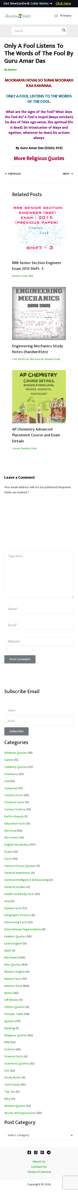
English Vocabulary (16, 844)
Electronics (11, 837)
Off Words (11, 1000)
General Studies (15, 887)
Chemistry (11, 774)
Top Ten (9, 1091)
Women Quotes (15, 1106)
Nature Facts (13, 978)
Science (9, 1049)
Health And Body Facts (19, 894)
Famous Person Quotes (20, 866)
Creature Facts (14, 802)
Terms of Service (39, 1172)
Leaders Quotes (15, 936)
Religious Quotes (15, 1035)
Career (16, 448)
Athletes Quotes (15, 752)
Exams (8, 851)
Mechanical (37, 359)
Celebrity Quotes (15, 767)
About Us (39, 1161)
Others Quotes (14, 1007)
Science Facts (13, 1056)
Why (7, 1098)
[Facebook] (29, 1152)
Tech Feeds (12, 1084)
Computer (11, 788)
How (7, 901)
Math (7, 950)
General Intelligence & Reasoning (26, 880)
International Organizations (22, 929)
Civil (14, 359)
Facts (8, 858)
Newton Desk (20, 276)
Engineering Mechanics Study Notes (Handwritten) (37, 349)
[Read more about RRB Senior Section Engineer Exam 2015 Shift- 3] (39, 230)
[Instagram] (36, 1152)
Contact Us (39, 1166)
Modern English (14, 971)
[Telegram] (49, 1152)
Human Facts (13, 908)
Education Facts (15, 823)
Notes (8, 993)
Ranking (9, 1028)
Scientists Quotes (16, 1063)
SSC (7, 1070)
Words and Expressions (20, 1113)
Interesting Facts (16, 922)
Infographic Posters (17, 915)
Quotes (9, 1021)
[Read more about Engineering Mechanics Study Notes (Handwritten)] (39, 313)
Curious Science (15, 809)
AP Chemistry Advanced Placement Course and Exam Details (36, 435)
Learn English (13, 943)
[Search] (64, 31)
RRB (31, 276)
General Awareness (17, 872)
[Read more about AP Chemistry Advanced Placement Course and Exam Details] (39, 396)
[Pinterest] (42, 1152)
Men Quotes (12, 964)
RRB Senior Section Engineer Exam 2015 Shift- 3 (36, 266)
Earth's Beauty (14, 816)
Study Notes (12, 1077)
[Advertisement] (39, 524)
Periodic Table (13, 1014)
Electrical (23, 359)
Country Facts (13, 795)
